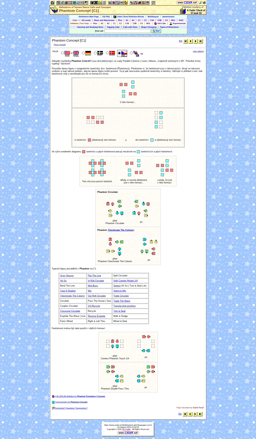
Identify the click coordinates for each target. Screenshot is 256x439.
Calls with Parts (130, 27)
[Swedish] (98, 53)
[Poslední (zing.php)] (201, 41)
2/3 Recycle (94, 306)
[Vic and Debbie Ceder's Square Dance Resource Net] (187, 2)
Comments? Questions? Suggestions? (71, 408)
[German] (86, 53)
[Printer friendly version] (204, 2)
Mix (90, 290)
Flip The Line (94, 275)
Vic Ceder (126, 429)
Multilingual (153, 17)
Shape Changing (148, 27)
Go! (157, 30)
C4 (166, 20)
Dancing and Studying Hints (90, 27)
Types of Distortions (169, 27)
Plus (120, 20)
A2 (133, 20)
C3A (152, 20)
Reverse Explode (96, 316)
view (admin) (198, 51)
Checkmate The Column (121, 230)
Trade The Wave (121, 301)
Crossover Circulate (70, 311)
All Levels (86, 20)
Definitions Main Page (89, 17)
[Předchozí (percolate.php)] (190, 41)
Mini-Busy (93, 285)
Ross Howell (59, 45)
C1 (139, 20)
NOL (173, 20)
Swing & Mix (119, 290)
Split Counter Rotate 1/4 (125, 280)
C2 (145, 20)
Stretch (117, 285)
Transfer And (124, 306)
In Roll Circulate (96, 280)
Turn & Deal (119, 311)
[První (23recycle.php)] (185, 41)
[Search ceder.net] (200, 2)
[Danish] (110, 53)
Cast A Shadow (68, 290)
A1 (127, 20)
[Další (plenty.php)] (195, 41)
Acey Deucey (67, 275)
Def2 (181, 20)
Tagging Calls (113, 27)
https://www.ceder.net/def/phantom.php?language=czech (128, 425)
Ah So (63, 280)
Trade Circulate (121, 296)
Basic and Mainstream (104, 20)
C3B (159, 20)
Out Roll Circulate (97, 296)
